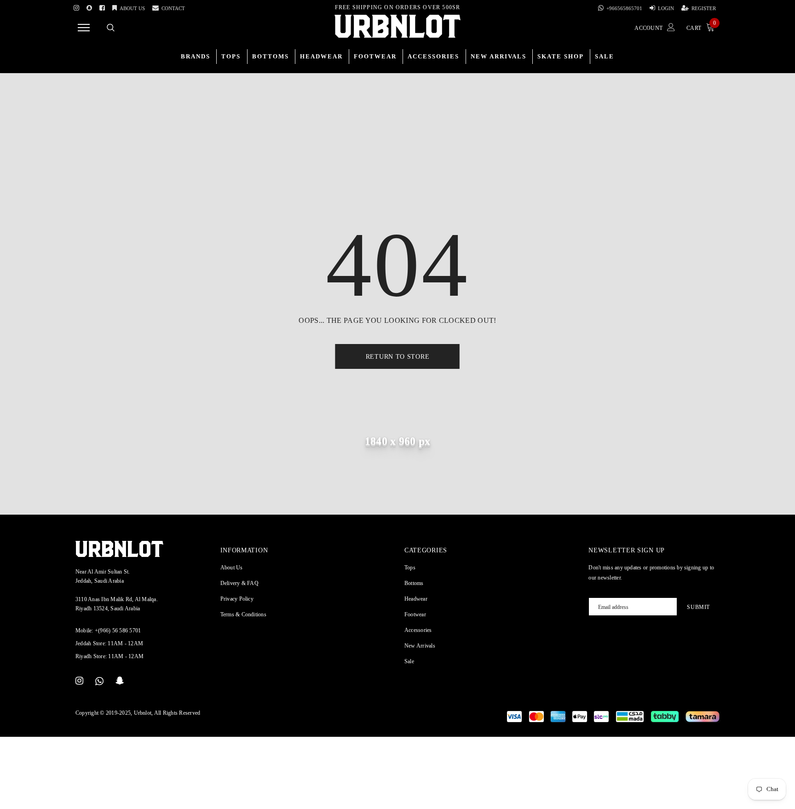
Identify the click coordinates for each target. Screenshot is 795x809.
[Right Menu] (84, 27)
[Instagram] (76, 6)
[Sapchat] (89, 6)
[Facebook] (102, 6)
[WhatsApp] (99, 681)
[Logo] (397, 26)
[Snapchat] (119, 681)
